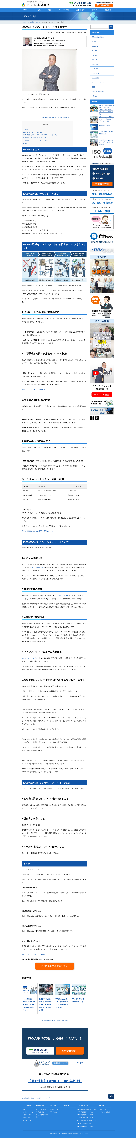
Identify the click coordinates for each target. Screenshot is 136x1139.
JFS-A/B (94, 55)
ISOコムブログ (27, 1120)
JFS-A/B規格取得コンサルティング (86, 1120)
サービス (37, 10)
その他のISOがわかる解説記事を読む (54, 1021)
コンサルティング (82, 1105)
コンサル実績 (64, 10)
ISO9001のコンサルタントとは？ (32, 132)
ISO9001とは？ (27, 129)
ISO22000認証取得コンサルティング (87, 1115)
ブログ (94, 10)
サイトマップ (46, 1098)
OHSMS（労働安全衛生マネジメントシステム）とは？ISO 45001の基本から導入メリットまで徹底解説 (106, 110)
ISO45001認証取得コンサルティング (87, 1126)
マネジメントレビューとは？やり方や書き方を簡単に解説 (106, 142)
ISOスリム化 (54, 1105)
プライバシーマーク (98, 82)
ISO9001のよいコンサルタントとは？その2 (35, 140)
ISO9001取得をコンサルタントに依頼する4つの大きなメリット (41, 135)
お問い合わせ (102, 1109)
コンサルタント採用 (104, 1112)
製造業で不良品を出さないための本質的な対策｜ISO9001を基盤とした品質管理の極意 (45, 1004)
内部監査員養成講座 (98, 91)
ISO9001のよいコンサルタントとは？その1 (35, 137)
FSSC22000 (95, 78)
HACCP (94, 59)
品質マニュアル (63, 595)
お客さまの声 (26, 1117)
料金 (50, 10)
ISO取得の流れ (40, 1112)
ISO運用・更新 (54, 1109)
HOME (24, 10)
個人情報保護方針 (27, 1098)
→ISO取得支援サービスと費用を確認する (54, 117)
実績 (24, 1109)
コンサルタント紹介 (28, 1112)
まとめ (25, 143)
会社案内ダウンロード (60, 1063)
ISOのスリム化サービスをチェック (34, 389)
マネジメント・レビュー (30, 658)
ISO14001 (95, 46)
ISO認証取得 (40, 1105)
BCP (93, 87)
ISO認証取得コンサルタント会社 (80, 1133)
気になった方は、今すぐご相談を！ (34, 954)
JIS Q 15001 (95, 73)
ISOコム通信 (30, 22)
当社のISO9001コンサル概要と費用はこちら (37, 531)
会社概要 (107, 10)
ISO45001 (95, 69)
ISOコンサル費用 (41, 1109)
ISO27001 (95, 64)
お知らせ (94, 96)
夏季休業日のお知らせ (105, 125)
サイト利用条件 (37, 1098)
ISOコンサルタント (98, 37)
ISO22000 (95, 50)
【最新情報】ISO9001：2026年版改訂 (55, 1081)
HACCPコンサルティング (84, 1123)
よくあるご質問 (27, 1115)
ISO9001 (38, 22)
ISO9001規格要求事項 (37, 567)
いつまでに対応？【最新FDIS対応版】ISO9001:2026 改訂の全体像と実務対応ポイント (29, 1004)
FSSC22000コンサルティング (85, 1117)
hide (50, 125)
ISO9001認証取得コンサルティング (86, 1109)
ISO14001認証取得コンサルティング (87, 1112)
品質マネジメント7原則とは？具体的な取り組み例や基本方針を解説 (106, 119)
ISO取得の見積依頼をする (54, 966)
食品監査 (66, 1105)
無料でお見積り (70, 1051)
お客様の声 (80, 10)
